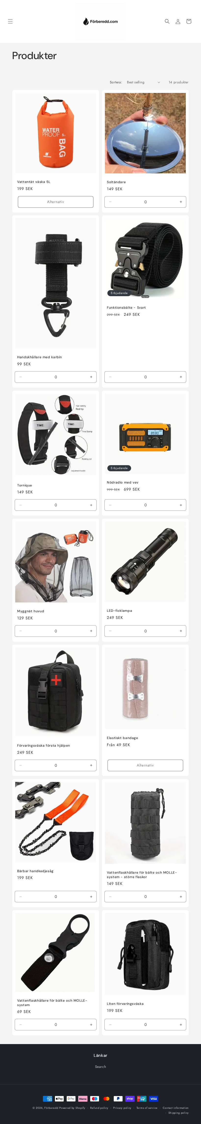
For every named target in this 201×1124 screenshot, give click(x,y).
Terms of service (147, 1108)
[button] (10, 21)
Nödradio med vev (122, 483)
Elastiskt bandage (122, 738)
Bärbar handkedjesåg (35, 871)
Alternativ (55, 201)
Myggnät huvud (30, 611)
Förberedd (51, 1108)
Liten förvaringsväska (125, 1004)
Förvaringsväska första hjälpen (43, 745)
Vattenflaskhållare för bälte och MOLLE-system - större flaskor (142, 874)
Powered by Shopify (72, 1108)
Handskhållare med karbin (39, 357)
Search (100, 1066)
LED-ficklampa (119, 611)
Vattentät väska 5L (33, 182)
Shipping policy (178, 1113)
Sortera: (116, 82)
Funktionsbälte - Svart (126, 308)
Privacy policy (122, 1108)
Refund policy (99, 1108)
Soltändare (116, 182)
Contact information (176, 1108)
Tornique (24, 485)
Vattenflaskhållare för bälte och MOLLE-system (52, 1002)
